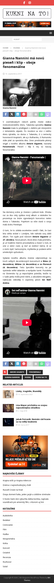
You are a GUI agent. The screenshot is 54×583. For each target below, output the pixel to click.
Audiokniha (8, 515)
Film (5, 529)
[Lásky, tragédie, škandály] (8, 394)
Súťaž (5, 566)
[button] (50, 33)
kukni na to (41, 377)
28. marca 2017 (23, 425)
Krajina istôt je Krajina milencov (17, 480)
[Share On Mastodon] (48, 114)
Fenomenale (35, 372)
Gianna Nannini (12, 377)
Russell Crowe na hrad (13, 489)
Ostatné (6, 552)
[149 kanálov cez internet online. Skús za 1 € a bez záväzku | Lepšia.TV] (27, 25)
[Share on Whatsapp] (42, 114)
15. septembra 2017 (13, 74)
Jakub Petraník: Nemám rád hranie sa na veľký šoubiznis (33, 420)
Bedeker (6, 520)
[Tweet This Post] (12, 114)
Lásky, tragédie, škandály (29, 391)
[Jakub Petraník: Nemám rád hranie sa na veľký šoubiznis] (8, 422)
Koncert (6, 548)
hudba (28, 377)
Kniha (5, 543)
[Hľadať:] (27, 39)
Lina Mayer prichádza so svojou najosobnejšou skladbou (31, 406)
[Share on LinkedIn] (18, 114)
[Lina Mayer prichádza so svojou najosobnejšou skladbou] (8, 408)
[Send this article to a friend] (30, 114)
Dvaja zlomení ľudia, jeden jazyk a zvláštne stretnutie (26, 494)
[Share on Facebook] (6, 114)
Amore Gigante (17, 372)
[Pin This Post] (24, 114)
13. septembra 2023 (25, 394)
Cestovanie (8, 525)
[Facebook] (24, 3)
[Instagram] (29, 3)
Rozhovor (7, 562)
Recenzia (7, 557)
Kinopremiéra (9, 538)
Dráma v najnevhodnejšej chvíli (17, 485)
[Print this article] (36, 114)
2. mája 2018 (22, 411)
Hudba (6, 534)
